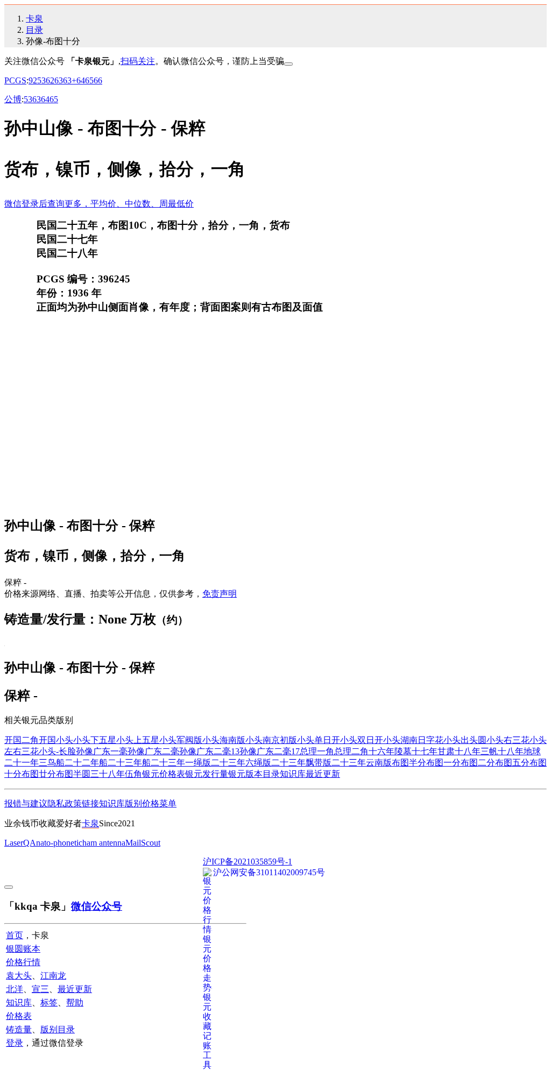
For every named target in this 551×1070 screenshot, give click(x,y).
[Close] (288, 64)
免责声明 (219, 593)
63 (58, 80)
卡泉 (34, 18)
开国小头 (56, 740)
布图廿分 (39, 773)
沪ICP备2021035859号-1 (247, 861)
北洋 (14, 989)
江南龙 (53, 975)
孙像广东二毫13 (209, 751)
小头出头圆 (464, 740)
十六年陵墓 (390, 751)
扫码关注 (138, 61)
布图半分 (409, 762)
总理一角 (317, 751)
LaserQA (20, 842)
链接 (90, 803)
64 (80, 80)
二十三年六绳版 (241, 762)
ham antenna (103, 842)
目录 (34, 29)
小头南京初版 (271, 740)
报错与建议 (25, 803)
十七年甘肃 (433, 751)
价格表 (19, 1016)
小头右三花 (507, 740)
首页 (14, 935)
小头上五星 (137, 740)
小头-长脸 (57, 751)
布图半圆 (73, 773)
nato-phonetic (59, 842)
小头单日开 (318, 740)
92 (33, 80)
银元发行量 (206, 773)
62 (50, 80)
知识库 (293, 773)
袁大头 (19, 975)
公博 (13, 99)
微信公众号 (96, 906)
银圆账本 (23, 948)
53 (41, 80)
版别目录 (57, 1029)
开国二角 (21, 740)
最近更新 (323, 773)
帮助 (74, 1002)
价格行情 (23, 962)
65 (89, 80)
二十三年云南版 (361, 762)
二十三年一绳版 (181, 762)
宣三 (40, 989)
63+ (69, 80)
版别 (133, 803)
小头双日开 (361, 740)
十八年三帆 (476, 751)
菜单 (167, 803)
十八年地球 (519, 751)
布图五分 (512, 762)
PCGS (15, 80)
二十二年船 (86, 762)
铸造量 (19, 1029)
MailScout (142, 842)
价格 (150, 803)
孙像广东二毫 (153, 751)
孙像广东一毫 (102, 751)
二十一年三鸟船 (34, 762)
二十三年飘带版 (301, 762)
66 (98, 80)
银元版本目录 (254, 773)
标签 (49, 1002)
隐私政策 (64, 803)
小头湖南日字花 (413, 740)
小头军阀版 (180, 740)
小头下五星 (94, 740)
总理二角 (351, 751)
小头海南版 (223, 740)
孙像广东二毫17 (269, 751)
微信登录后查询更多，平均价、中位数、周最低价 (99, 203)
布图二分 (478, 762)
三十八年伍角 (116, 773)
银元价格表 (163, 773)
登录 (14, 1042)
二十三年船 (129, 762)
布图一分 (443, 762)
